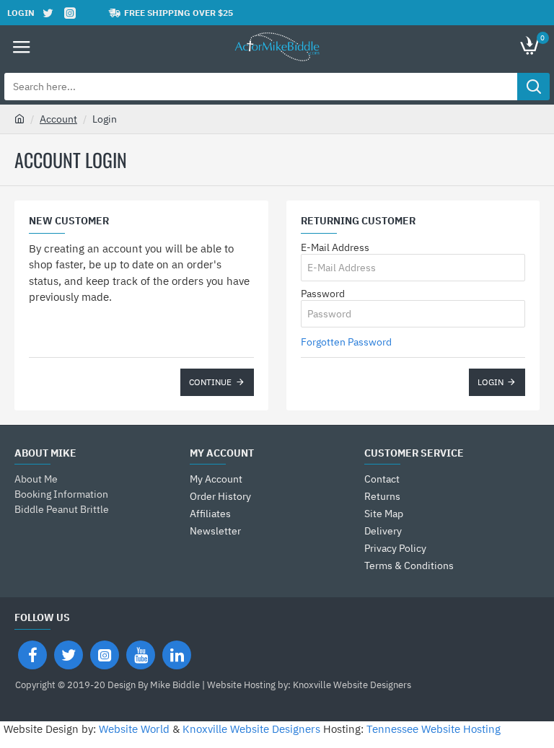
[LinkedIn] (176, 655)
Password (323, 293)
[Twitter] (68, 655)
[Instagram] (104, 655)
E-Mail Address (335, 247)
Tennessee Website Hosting (433, 729)
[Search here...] (533, 86)
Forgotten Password (346, 341)
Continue (210, 382)
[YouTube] (140, 655)
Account (58, 119)
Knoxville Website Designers (251, 729)
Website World (134, 729)
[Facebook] (32, 655)
